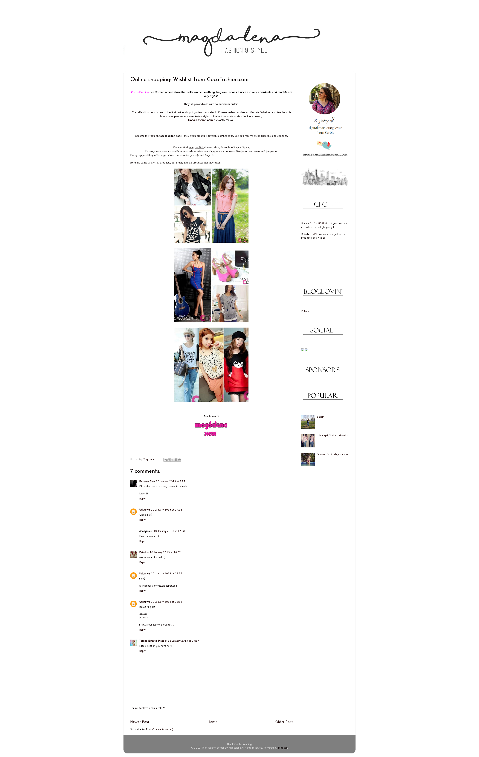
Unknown (144, 509)
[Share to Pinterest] (179, 460)
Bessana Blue (147, 481)
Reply (142, 498)
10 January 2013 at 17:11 (171, 481)
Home (212, 721)
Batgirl (320, 416)
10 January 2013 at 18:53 (166, 601)
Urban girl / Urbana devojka (332, 435)
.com (209, 120)
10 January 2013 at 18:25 (166, 573)
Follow (305, 311)
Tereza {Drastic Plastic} (153, 640)
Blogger (282, 747)
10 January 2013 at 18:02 (165, 552)
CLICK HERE (316, 223)
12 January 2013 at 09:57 (183, 640)
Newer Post (139, 721)
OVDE (314, 234)
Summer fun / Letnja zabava (332, 454)
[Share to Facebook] (176, 460)
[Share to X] (172, 460)
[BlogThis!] (169, 460)
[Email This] (165, 460)
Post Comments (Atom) (159, 729)
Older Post (284, 721)
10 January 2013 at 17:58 (169, 531)
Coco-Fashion (197, 120)
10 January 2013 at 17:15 (166, 509)
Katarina (144, 552)
